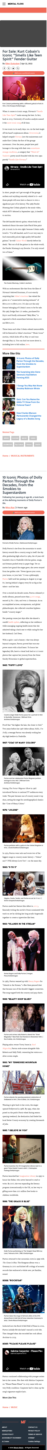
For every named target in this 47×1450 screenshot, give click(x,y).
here (27, 344)
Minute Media (18, 1447)
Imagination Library (27, 1176)
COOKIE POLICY (7, 1434)
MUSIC (24, 438)
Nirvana (18, 136)
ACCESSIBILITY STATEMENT (11, 1438)
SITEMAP (31, 1438)
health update (13, 622)
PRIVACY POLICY (34, 1431)
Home (5, 455)
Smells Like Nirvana (17, 159)
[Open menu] (4, 3)
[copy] (18, 68)
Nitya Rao (10, 507)
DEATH (37, 444)
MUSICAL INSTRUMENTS (22, 455)
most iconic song (14, 122)
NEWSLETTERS (7, 1431)
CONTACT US (32, 1427)
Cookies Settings (34, 1441)
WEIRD (6, 438)
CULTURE (15, 438)
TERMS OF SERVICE (35, 1434)
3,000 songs (35, 596)
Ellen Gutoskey (12, 63)
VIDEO (33, 438)
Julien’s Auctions (21, 296)
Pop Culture (19, 444)
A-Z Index (5, 1441)
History (29, 444)
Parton (5, 579)
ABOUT (4, 1427)
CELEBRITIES (7, 444)
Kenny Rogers (34, 981)
